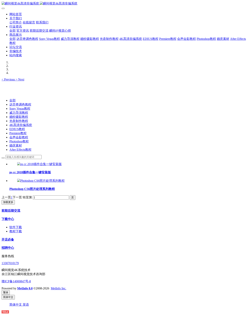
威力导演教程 (18, 112)
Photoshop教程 (19, 141)
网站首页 (15, 14)
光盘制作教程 (18, 121)
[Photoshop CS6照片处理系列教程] (41, 180)
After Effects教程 (20, 149)
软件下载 (15, 227)
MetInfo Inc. (58, 288)
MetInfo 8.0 (25, 288)
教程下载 (15, 231)
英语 (26, 304)
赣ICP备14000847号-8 (16, 281)
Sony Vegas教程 (19, 108)
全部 (12, 30)
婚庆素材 (15, 145)
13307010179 (10, 263)
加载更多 (8, 202)
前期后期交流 (11, 210)
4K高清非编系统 (20, 125)
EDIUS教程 (17, 129)
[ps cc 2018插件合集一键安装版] (39, 164)
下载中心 (8, 219)
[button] (9, 79)
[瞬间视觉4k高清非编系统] (125, 4)
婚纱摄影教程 (18, 116)
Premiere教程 (18, 133)
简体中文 (16, 304)
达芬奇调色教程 (20, 104)
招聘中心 (8, 247)
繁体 (5, 292)
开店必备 (8, 239)
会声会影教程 (18, 137)
